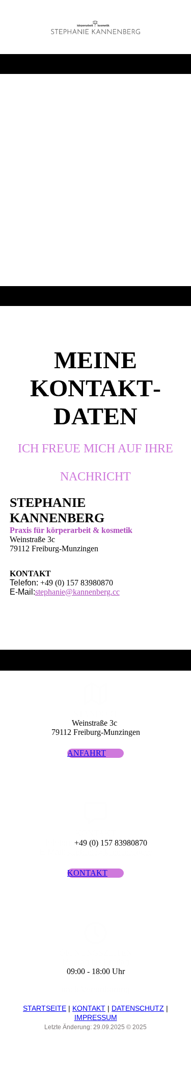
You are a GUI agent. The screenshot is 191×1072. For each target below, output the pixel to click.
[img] (95, 27)
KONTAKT (88, 1008)
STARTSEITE (44, 1008)
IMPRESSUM (95, 1017)
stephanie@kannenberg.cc (77, 592)
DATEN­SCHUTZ (138, 1008)
